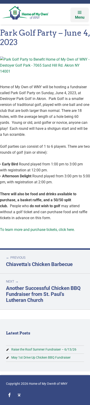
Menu (79, 17)
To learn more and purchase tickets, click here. (37, 229)
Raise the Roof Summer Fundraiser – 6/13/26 (43, 349)
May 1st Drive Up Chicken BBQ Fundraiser (41, 358)
